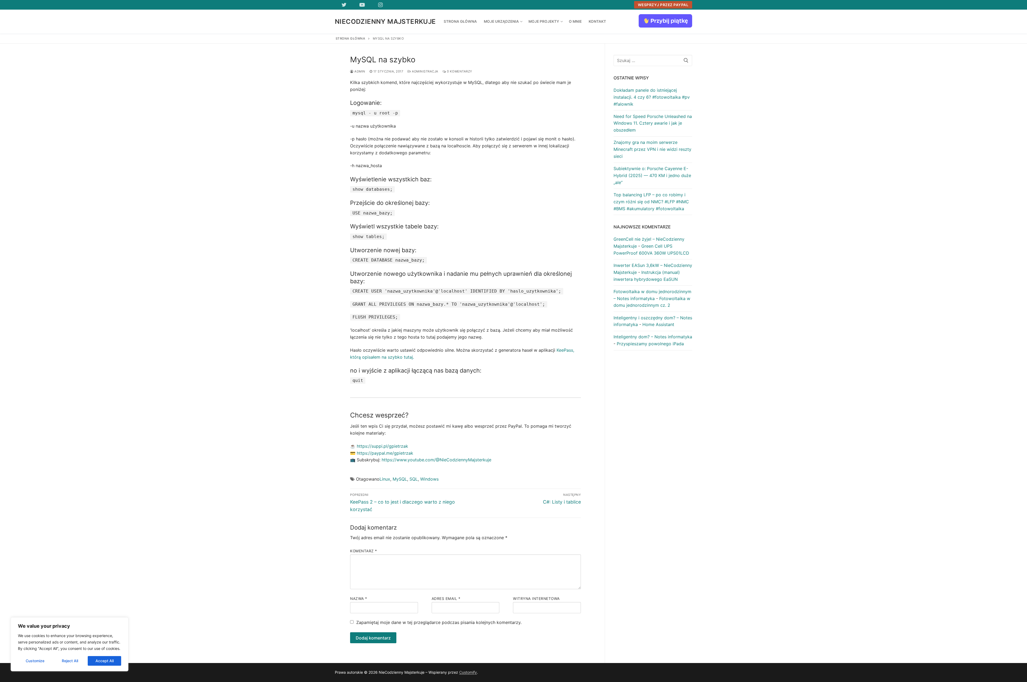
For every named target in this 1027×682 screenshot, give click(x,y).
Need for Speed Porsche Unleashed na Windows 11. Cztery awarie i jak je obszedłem (653, 123)
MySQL (400, 479)
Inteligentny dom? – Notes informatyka (653, 336)
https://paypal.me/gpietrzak (385, 453)
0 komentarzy (459, 71)
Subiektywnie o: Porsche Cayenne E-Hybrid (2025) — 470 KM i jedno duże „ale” (652, 175)
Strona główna (350, 38)
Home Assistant (658, 324)
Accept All (104, 660)
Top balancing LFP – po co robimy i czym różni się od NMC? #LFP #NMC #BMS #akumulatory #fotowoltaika (651, 201)
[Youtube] (362, 5)
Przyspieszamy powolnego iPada (650, 343)
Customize (35, 660)
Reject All (70, 660)
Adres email (446, 598)
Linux (385, 479)
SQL (413, 479)
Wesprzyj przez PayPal (663, 5)
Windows (429, 479)
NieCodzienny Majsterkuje (385, 21)
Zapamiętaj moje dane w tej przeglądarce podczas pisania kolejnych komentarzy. (439, 622)
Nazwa (358, 598)
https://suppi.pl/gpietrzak (382, 446)
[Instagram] (380, 5)
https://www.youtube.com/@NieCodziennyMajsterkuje (436, 459)
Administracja (424, 71)
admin (359, 71)
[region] (69, 644)
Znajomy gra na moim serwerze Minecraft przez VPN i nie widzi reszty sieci (652, 149)
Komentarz (363, 551)
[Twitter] (344, 5)
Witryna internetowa (536, 598)
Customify (468, 672)
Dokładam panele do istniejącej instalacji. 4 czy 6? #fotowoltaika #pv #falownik (652, 97)
